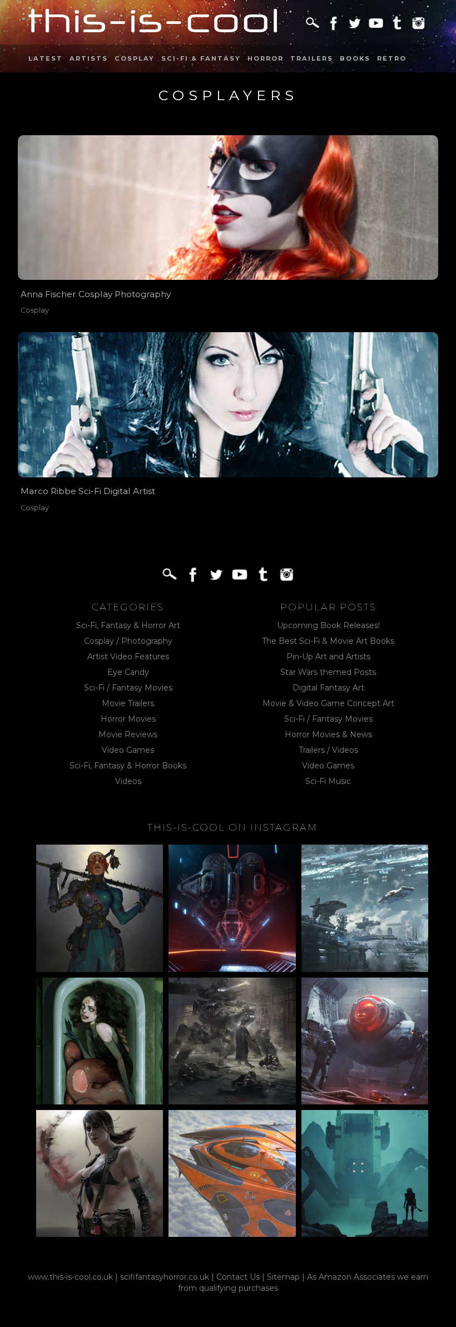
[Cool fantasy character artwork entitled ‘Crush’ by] (99, 908)
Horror (265, 58)
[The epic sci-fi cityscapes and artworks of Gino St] (364, 908)
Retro (392, 58)
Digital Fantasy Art (328, 688)
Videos (128, 781)
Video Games (128, 750)
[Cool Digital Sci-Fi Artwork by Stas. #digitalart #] (364, 1173)
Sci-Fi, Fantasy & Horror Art (128, 625)
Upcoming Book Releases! (328, 625)
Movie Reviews (127, 734)
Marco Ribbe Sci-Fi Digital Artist (88, 491)
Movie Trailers (128, 703)
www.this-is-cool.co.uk (70, 1277)
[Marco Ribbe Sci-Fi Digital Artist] (228, 404)
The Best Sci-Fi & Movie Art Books (328, 641)
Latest (45, 58)
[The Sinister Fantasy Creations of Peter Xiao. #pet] (99, 1041)
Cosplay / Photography (128, 641)
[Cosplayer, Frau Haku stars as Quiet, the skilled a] (99, 1173)
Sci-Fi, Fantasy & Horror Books (128, 766)
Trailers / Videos (328, 750)
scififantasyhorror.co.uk (164, 1277)
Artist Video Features (128, 657)
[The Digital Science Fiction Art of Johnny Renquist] (231, 908)
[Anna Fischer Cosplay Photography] (228, 207)
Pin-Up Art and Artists (328, 657)
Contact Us (238, 1277)
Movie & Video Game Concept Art (328, 703)
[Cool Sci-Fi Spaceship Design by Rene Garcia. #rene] (231, 1173)
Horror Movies (128, 719)
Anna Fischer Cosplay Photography (96, 294)
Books (355, 58)
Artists (89, 58)
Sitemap (283, 1277)
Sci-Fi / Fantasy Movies (128, 688)
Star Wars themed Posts (328, 672)
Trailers (311, 58)
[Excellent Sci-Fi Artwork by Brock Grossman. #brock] (231, 1041)
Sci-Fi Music (328, 781)
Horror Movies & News (328, 734)
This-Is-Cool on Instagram (232, 827)
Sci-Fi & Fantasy (201, 58)
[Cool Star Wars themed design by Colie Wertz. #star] (364, 1041)
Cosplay (135, 58)
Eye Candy (128, 672)
